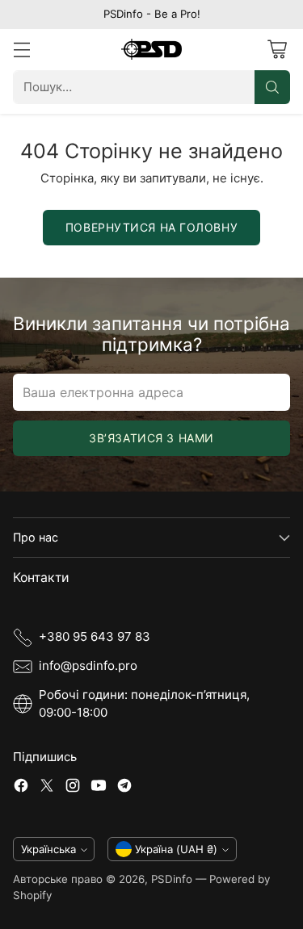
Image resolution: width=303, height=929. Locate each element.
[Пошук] (272, 87)
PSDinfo (171, 879)
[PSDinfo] (151, 49)
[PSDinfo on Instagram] (72, 788)
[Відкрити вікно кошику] (276, 49)
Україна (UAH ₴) (176, 849)
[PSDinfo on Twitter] (47, 788)
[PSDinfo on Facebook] (21, 788)
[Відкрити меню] (21, 49)
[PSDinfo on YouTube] (98, 788)
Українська (48, 849)
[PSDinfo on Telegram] (124, 788)
